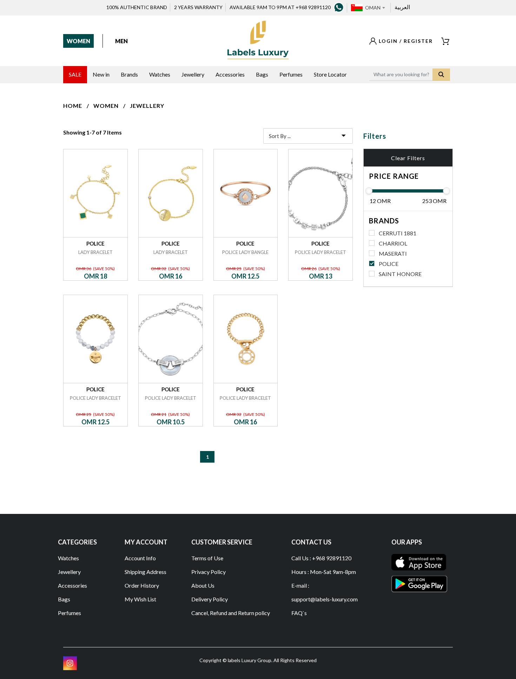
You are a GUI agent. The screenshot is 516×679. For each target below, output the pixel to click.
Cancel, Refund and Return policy (230, 612)
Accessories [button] (230, 74)
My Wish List (140, 599)
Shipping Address (145, 571)
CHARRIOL (393, 243)
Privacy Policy (208, 571)
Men (121, 41)
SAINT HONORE (400, 274)
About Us (202, 585)
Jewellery (147, 105)
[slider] (368, 190)
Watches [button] (159, 74)
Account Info (140, 558)
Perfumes (69, 612)
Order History (142, 585)
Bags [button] (262, 74)
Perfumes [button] (291, 74)
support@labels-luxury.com (324, 599)
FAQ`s (299, 612)
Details (95, 149)
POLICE (388, 264)
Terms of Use (207, 558)
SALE (75, 74)
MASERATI (393, 253)
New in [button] (101, 74)
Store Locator (330, 74)
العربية (402, 7)
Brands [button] (129, 74)
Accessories (72, 585)
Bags (64, 599)
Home (72, 105)
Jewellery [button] (192, 74)
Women (78, 41)
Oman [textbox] (373, 8)
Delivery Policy (209, 599)
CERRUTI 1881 (397, 233)
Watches (68, 558)
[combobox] (375, 8)
